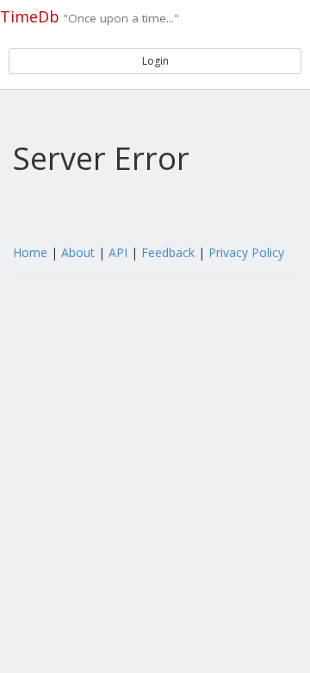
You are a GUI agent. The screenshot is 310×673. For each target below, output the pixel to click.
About (78, 252)
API (117, 252)
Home (30, 252)
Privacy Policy (246, 252)
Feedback (168, 252)
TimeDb (29, 16)
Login (155, 60)
